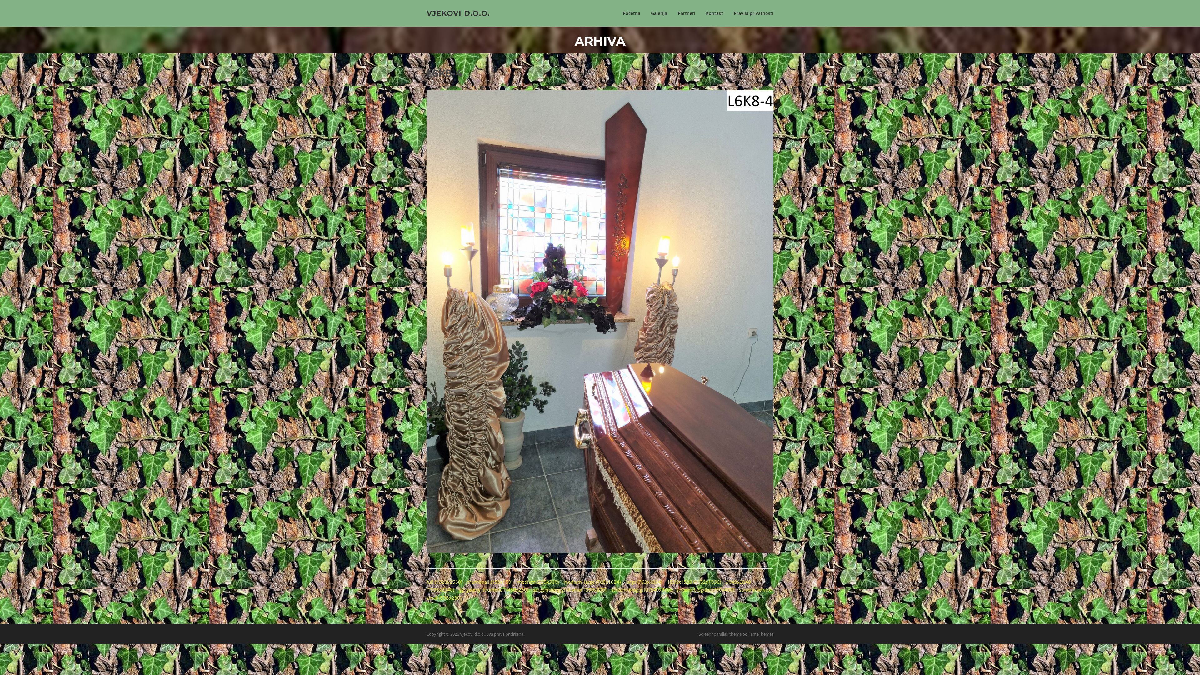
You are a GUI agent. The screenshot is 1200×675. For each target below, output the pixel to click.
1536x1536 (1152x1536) (694, 582)
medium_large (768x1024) (592, 582)
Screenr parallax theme (720, 634)
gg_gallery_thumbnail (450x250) (493, 590)
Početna (631, 13)
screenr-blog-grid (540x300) (641, 590)
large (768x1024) (644, 582)
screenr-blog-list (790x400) (705, 590)
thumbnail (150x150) (489, 582)
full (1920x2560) (444, 582)
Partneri (686, 13)
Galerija (659, 13)
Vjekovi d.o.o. (458, 13)
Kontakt (714, 13)
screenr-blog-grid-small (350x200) (569, 590)
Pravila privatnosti (753, 13)
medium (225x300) (538, 582)
